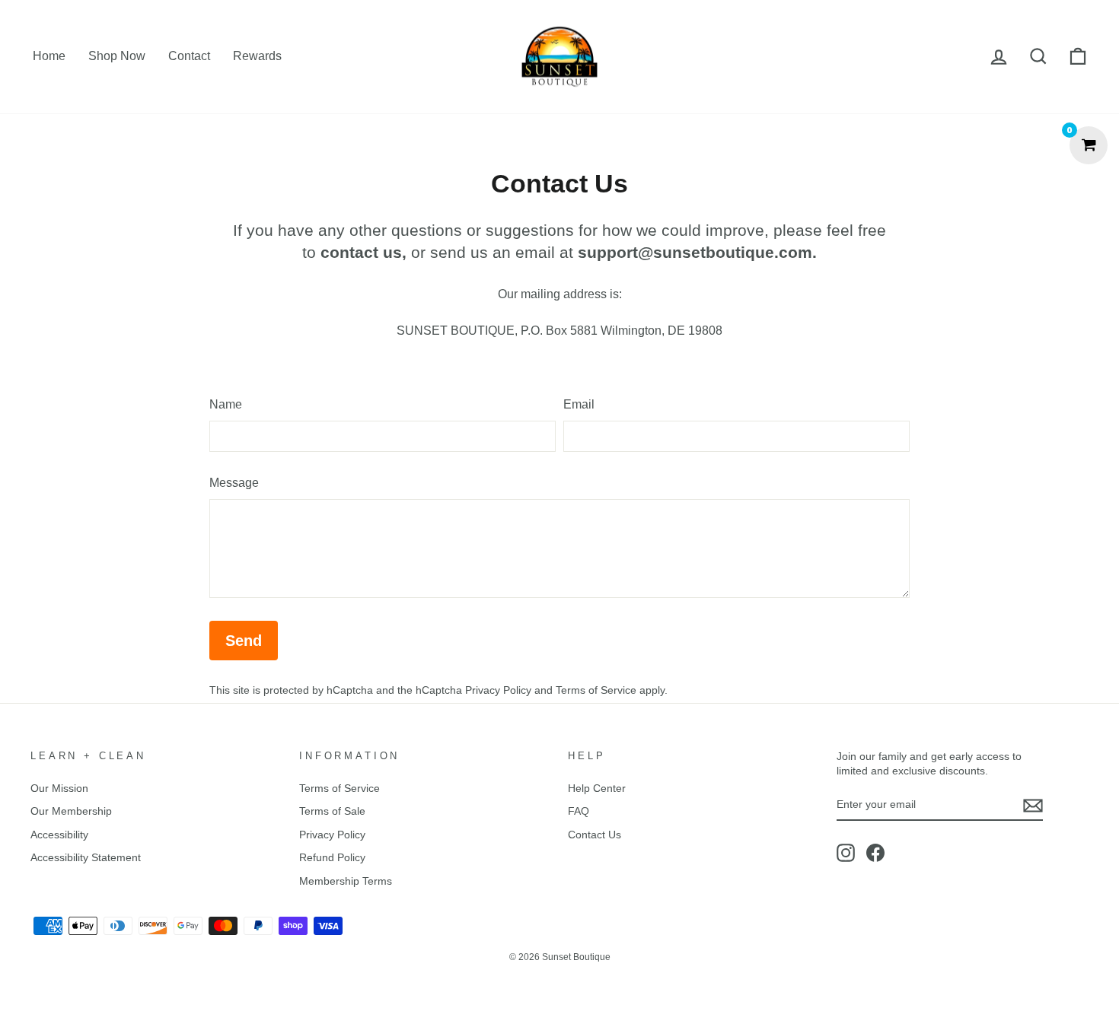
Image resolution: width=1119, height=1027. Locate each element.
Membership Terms (345, 881)
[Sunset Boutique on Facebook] (875, 853)
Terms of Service (596, 690)
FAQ (578, 811)
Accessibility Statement (85, 857)
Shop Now (116, 55)
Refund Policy (332, 857)
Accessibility (59, 835)
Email (579, 404)
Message (234, 482)
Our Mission (59, 788)
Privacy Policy (498, 690)
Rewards (257, 55)
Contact (189, 55)
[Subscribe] (1033, 805)
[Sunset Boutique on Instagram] (846, 853)
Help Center (597, 788)
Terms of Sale (332, 811)
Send (243, 640)
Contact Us (594, 835)
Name (225, 404)
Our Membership (71, 811)
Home (49, 55)
